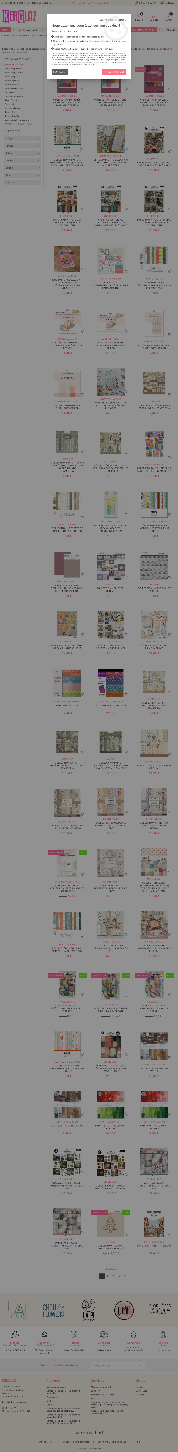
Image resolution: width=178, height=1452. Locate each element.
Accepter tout (115, 72)
